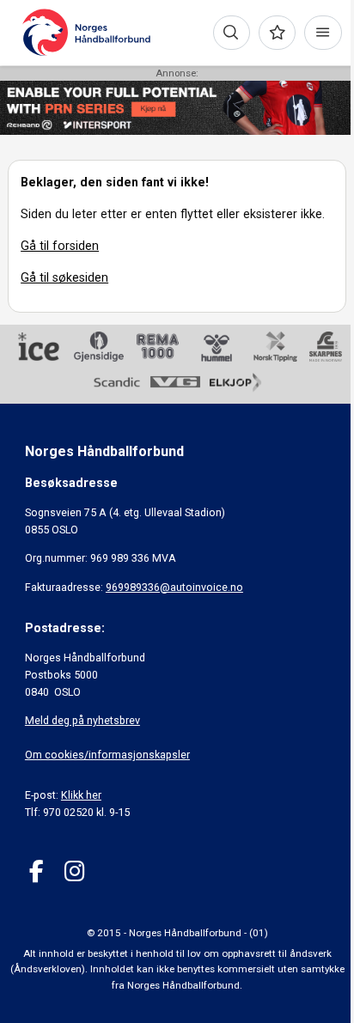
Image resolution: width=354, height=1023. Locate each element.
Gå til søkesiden (64, 277)
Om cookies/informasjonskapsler (107, 754)
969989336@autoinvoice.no (174, 587)
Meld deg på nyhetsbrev (82, 720)
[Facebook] (36, 871)
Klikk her (81, 795)
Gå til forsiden (60, 246)
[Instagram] (74, 871)
